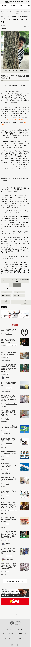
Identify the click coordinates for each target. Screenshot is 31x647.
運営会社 (7, 638)
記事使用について (22, 629)
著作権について (22, 633)
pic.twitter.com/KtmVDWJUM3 (14, 119)
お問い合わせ (22, 638)
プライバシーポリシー (7, 633)
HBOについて (7, 629)
